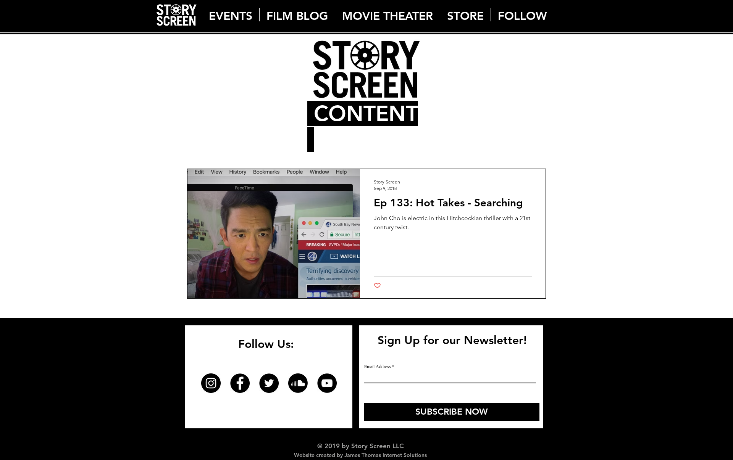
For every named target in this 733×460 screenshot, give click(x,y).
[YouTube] (327, 383)
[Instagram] (211, 383)
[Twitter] (269, 383)
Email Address (377, 366)
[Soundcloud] (298, 383)
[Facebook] (240, 383)
